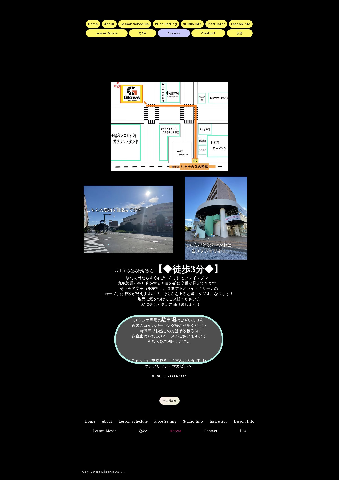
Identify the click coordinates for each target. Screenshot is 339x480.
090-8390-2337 (174, 376)
